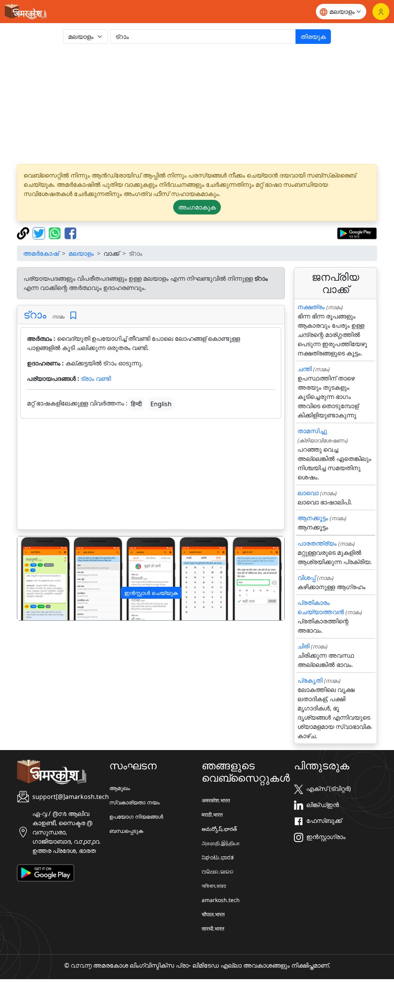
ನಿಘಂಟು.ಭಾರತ (218, 857)
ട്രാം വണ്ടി (96, 378)
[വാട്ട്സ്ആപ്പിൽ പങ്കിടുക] (55, 232)
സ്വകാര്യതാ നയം (134, 802)
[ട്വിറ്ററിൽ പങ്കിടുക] (40, 232)
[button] (37, 578)
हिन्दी (136, 404)
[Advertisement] (197, 104)
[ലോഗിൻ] (380, 11)
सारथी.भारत (213, 928)
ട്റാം (34, 314)
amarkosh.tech (221, 900)
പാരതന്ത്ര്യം (317, 543)
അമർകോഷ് (41, 253)
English (161, 404)
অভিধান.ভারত (214, 885)
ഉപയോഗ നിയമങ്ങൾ (136, 816)
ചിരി (303, 646)
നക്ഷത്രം (311, 307)
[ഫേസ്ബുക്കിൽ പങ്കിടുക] (70, 232)
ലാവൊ (308, 493)
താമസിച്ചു (312, 431)
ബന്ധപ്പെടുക (126, 830)
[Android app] (45, 872)
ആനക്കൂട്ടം (312, 518)
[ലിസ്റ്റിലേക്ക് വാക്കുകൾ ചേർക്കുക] (73, 315)
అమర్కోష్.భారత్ (219, 828)
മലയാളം (81, 253)
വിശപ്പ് (306, 577)
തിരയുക (313, 36)
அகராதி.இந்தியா (221, 843)
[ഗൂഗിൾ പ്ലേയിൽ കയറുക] (357, 232)
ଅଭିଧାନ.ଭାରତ (218, 871)
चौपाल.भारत (213, 914)
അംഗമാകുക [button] (197, 207)
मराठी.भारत (212, 814)
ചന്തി (304, 369)
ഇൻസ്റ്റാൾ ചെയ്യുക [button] (151, 592)
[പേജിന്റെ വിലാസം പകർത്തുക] (24, 232)
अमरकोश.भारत (216, 800)
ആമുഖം (119, 788)
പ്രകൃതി (309, 680)
